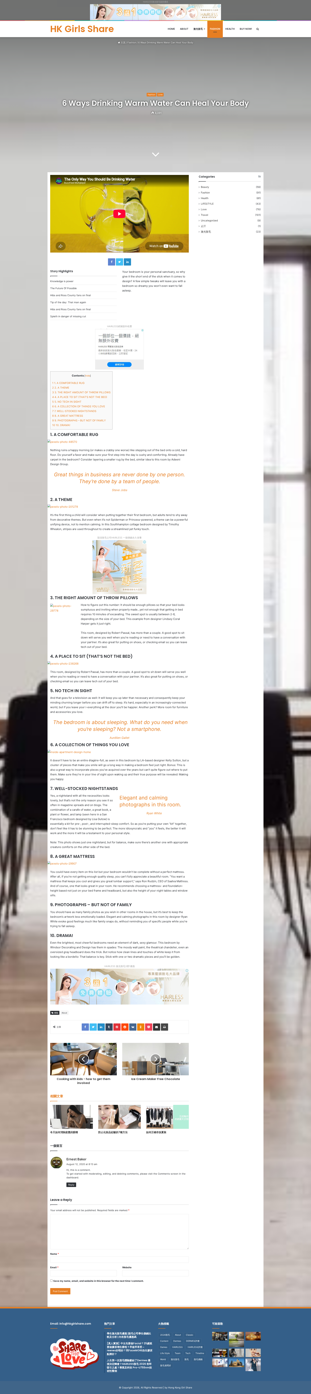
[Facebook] (111, 262)
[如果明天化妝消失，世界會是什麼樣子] (253, 1353)
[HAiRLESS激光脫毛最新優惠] (155, 12)
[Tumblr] (109, 1027)
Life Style (165, 1353)
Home (171, 28)
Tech (187, 1353)
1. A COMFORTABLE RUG (68, 382)
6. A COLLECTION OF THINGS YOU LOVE (78, 406)
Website (127, 1267)
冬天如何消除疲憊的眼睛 (64, 1132)
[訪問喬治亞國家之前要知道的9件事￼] (236, 1363)
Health (230, 28)
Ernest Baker (76, 1159)
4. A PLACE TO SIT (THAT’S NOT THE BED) (79, 396)
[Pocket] (148, 1027)
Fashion (215, 28)
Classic (189, 1334)
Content (164, 1341)
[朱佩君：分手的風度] (236, 1353)
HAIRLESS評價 (195, 1347)
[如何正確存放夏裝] (167, 1117)
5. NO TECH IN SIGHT (66, 401)
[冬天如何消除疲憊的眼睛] (71, 1117)
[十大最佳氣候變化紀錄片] (236, 1339)
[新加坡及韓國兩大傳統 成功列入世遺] (219, 1336)
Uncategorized (209, 220)
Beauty (205, 187)
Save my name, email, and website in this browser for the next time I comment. (98, 1280)
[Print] (164, 1027)
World (163, 1359)
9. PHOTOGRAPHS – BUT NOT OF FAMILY (79, 420)
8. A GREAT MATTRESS (67, 415)
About (184, 28)
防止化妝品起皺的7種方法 (113, 1132)
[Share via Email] (156, 1027)
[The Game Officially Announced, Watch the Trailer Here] (219, 1363)
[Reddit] (125, 1027)
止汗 (203, 226)
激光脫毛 (198, 28)
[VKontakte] (132, 1027)
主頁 (122, 42)
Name (54, 1253)
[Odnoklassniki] (140, 1027)
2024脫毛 (165, 1334)
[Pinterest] (117, 1027)
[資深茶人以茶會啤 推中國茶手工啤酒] (219, 1353)
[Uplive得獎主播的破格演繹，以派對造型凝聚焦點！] (253, 1365)
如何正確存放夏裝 (156, 1132)
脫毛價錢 (198, 1359)
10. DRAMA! (61, 425)
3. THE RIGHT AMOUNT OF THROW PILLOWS (81, 392)
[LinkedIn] (127, 262)
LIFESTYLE (207, 203)
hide (87, 375)
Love (160, 94)
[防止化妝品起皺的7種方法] (119, 1117)
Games (163, 1347)
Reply (71, 1184)
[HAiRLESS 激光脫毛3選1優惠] (119, 986)
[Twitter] (119, 262)
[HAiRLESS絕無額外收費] (119, 349)
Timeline (199, 1353)
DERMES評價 (192, 1341)
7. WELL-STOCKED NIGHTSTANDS (74, 411)
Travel (204, 214)
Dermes (177, 1341)
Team (177, 1353)
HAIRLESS (177, 1347)
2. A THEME (60, 387)
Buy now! (246, 28)
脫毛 (186, 1359)
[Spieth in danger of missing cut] (253, 1336)
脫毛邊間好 (165, 1365)
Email (54, 1267)
